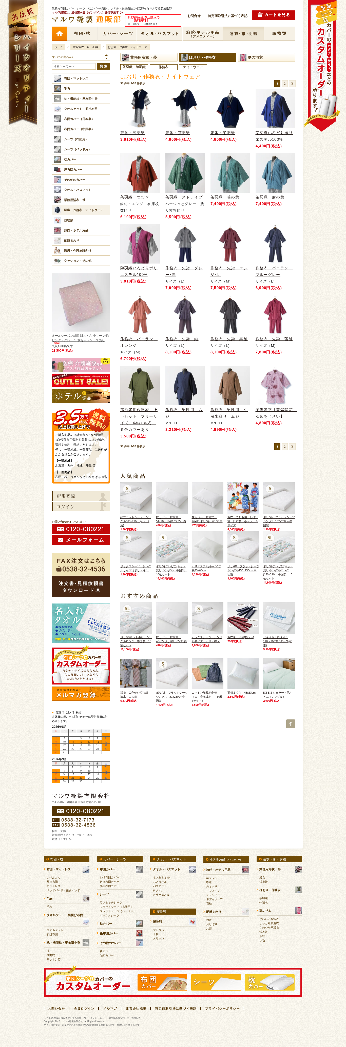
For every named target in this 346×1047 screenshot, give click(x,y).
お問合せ (194, 15)
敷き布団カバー (109, 881)
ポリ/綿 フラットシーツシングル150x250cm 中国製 (243, 570)
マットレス (54, 886)
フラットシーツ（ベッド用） (118, 911)
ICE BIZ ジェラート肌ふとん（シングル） (277, 694)
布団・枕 (82, 34)
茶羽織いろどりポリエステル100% (274, 136)
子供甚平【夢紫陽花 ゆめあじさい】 (275, 413)
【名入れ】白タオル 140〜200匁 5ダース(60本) (277, 641)
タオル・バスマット (160, 34)
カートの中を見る (273, 15)
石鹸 (209, 903)
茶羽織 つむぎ (134, 197)
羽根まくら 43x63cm (241, 692)
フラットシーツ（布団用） (116, 907)
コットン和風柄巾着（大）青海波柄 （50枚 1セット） (207, 696)
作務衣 (263, 902)
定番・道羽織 (222, 133)
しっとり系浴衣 (269, 923)
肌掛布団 (52, 934)
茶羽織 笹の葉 (225, 197)
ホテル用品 (226, 859)
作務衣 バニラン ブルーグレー (274, 271)
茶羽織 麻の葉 (270, 197)
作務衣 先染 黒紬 (229, 339)
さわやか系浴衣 (269, 927)
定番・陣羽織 (132, 133)
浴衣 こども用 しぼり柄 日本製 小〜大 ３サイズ (242, 521)
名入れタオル (161, 877)
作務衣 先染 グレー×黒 (184, 271)
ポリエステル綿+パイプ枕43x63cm (206, 568)
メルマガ (110, 1008)
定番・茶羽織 (177, 133)
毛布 (49, 907)
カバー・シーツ (117, 34)
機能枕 (51, 955)
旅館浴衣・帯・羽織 (85, 47)
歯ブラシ (211, 878)
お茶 (209, 928)
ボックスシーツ (109, 915)
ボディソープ (214, 899)
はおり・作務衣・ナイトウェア (127, 47)
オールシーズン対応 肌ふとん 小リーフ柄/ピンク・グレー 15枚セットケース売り (80, 337)
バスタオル (160, 881)
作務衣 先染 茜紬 (274, 339)
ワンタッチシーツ (111, 902)
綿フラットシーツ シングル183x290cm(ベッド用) (135, 521)
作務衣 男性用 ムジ (184, 413)
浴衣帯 (263, 881)
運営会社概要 (136, 1008)
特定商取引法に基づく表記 (227, 15)
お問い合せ (56, 1008)
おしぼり (211, 924)
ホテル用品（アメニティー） (203, 34)
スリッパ (158, 938)
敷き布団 (52, 881)
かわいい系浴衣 (269, 919)
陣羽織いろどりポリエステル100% (139, 271)
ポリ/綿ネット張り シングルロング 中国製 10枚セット (136, 641)
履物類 (279, 34)
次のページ (292, 83)
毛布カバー (107, 955)
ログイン (81, 506)
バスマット (160, 886)
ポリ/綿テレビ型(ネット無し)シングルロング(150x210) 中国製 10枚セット (278, 572)
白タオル (158, 890)
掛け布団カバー (109, 877)
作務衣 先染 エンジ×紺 (229, 271)
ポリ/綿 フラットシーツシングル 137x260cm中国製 (279, 521)
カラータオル (161, 894)
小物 (262, 940)
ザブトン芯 (54, 959)
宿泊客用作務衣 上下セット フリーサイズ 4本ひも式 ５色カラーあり (139, 420)
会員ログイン (84, 1008)
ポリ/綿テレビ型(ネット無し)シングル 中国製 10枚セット (171, 570)
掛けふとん (54, 877)
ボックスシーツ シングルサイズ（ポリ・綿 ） (135, 568)
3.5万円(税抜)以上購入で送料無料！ (81, 418)
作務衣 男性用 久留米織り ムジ (229, 413)
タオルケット (55, 930)
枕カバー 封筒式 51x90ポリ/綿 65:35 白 (171, 519)
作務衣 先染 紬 (182, 339)
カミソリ (211, 886)
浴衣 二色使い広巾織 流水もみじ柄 (135, 694)
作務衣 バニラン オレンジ (139, 342)
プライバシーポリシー (222, 1008)
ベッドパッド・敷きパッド (63, 890)
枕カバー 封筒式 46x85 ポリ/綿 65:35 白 (207, 519)
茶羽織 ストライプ (184, 197)
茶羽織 (263, 898)
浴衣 (262, 877)
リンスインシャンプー (213, 893)
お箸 (209, 920)
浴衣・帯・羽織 (243, 34)
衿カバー (105, 951)
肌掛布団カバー (109, 886)
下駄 (156, 934)
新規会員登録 (81, 496)
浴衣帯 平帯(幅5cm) (240, 637)
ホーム (59, 34)
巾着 (209, 882)
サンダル (158, 930)
